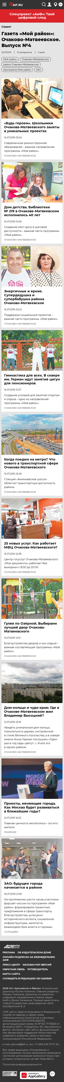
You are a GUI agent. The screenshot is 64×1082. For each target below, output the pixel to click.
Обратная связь (14, 969)
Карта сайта (11, 973)
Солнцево (11, 932)
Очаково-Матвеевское (20, 156)
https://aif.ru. (47, 1058)
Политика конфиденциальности (22, 1064)
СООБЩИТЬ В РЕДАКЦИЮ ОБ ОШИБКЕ (27, 978)
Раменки (10, 832)
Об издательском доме (34, 952)
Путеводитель (37, 969)
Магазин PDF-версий (37, 964)
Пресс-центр (11, 964)
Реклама (9, 952)
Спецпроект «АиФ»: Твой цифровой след (32, 15)
